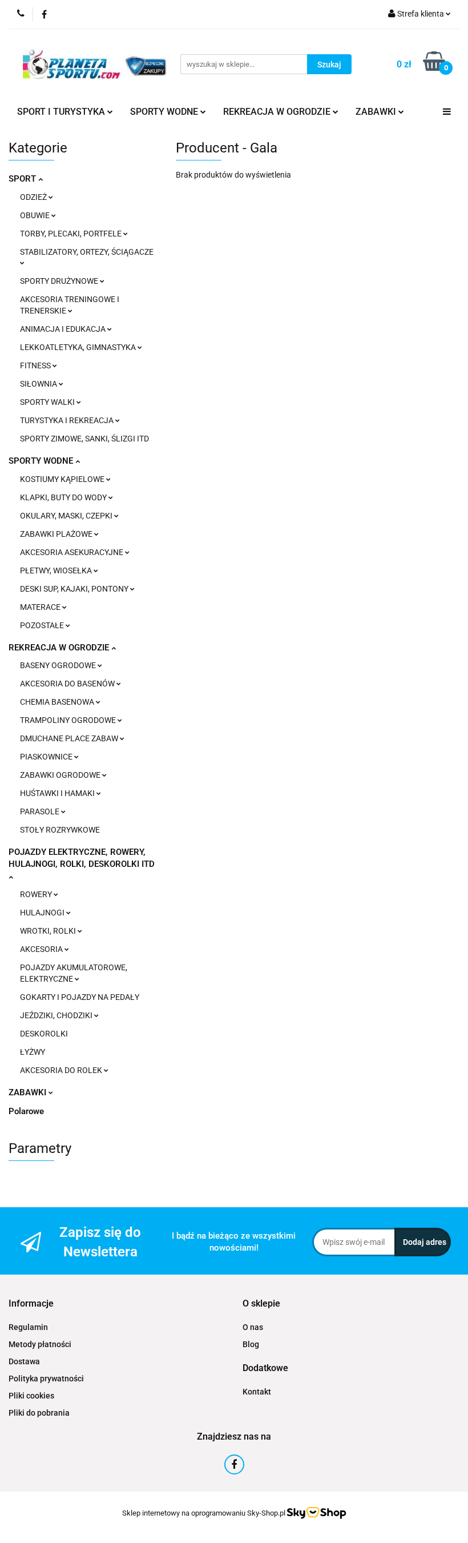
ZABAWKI (29, 1092)
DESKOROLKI (44, 1033)
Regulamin (28, 1327)
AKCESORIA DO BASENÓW (68, 683)
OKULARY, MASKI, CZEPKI (67, 515)
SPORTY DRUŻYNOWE (60, 281)
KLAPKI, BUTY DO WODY (64, 497)
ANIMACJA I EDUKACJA (63, 328)
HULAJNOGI (43, 912)
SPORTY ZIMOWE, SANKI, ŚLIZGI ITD (84, 438)
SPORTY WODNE (42, 461)
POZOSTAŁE (43, 625)
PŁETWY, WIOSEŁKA (57, 570)
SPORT (23, 179)
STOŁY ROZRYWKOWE (60, 829)
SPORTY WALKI (48, 402)
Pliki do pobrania (39, 1412)
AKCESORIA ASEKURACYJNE (72, 552)
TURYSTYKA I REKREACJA (67, 420)
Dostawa (24, 1361)
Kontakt (257, 1391)
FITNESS (36, 365)
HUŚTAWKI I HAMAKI (58, 793)
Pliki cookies (31, 1395)
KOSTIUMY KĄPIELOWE (63, 479)
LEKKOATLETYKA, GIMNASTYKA (79, 347)
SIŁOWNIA (39, 383)
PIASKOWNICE (47, 756)
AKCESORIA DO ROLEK (62, 1070)
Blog (251, 1344)
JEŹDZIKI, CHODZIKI (57, 1015)
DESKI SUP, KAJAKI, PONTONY (75, 588)
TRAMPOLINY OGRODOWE (69, 720)
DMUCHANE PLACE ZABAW (70, 738)
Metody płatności (40, 1344)
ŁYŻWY (32, 1051)
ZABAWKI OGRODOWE (61, 774)
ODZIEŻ (34, 197)
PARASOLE (40, 811)
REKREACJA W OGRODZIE (60, 647)
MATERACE (41, 607)
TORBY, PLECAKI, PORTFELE (71, 233)
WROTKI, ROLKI (49, 930)
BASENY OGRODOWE (59, 665)
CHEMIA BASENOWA (58, 701)
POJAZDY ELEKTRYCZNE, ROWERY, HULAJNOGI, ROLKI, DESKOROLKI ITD (82, 858)
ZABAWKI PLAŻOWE (57, 534)
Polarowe (26, 1111)
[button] (31, 1304)
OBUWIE (35, 215)
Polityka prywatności (46, 1378)
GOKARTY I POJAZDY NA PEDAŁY (79, 997)
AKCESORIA (42, 949)
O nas (253, 1327)
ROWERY (37, 894)
